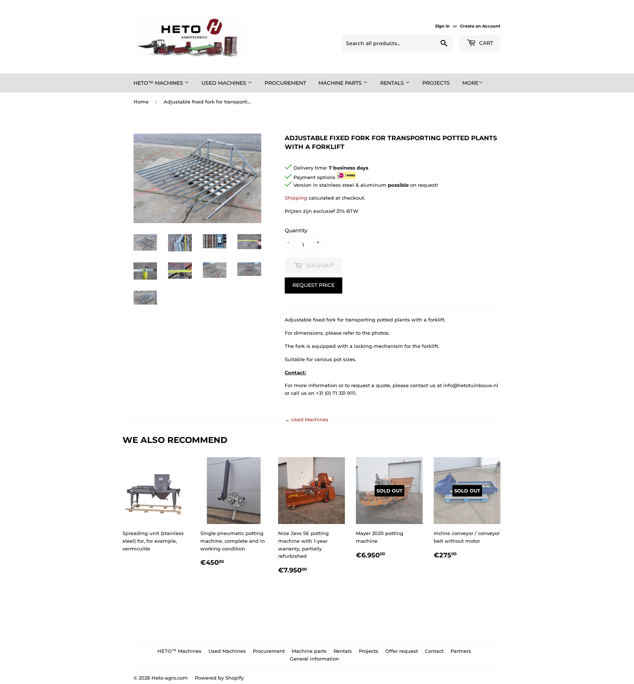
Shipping (296, 198)
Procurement (285, 83)
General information (314, 659)
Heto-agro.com (170, 678)
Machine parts (340, 83)
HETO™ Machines (159, 83)
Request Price (313, 285)
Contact (434, 651)
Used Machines (224, 83)
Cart (485, 43)
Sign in (442, 26)
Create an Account (480, 26)
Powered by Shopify (219, 678)
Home (141, 102)
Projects (436, 83)
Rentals (392, 83)
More (470, 83)
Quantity (296, 230)
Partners (461, 651)
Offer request (401, 651)
